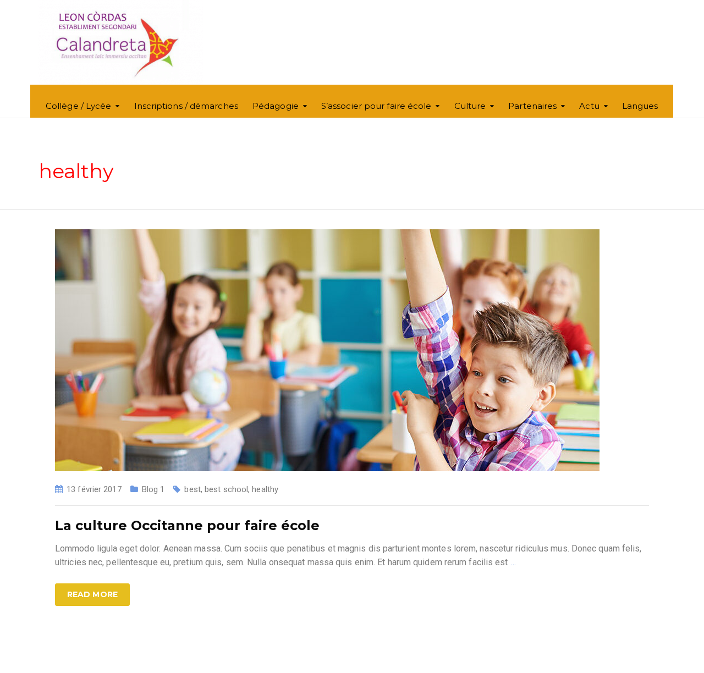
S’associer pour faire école (376, 106)
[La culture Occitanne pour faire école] (327, 349)
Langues (640, 106)
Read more (92, 594)
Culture (470, 106)
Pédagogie (275, 106)
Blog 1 (153, 489)
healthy (265, 489)
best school (226, 489)
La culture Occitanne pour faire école (187, 525)
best (192, 489)
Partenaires (532, 106)
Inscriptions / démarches (186, 106)
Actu (589, 106)
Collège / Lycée (79, 106)
